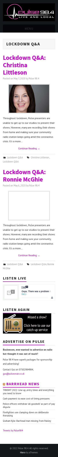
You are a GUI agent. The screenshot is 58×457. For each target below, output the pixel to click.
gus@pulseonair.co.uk (13, 373)
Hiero (22, 452)
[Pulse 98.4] (29, 12)
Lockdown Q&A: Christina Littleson (24, 65)
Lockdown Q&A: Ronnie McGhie (24, 175)
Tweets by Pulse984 (13, 430)
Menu (29, 28)
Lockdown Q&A (15, 157)
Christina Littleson (40, 157)
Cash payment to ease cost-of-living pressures (26, 398)
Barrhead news (22, 383)
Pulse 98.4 (34, 78)
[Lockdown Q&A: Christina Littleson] (29, 99)
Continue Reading (29, 148)
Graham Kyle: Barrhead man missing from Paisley (27, 420)
